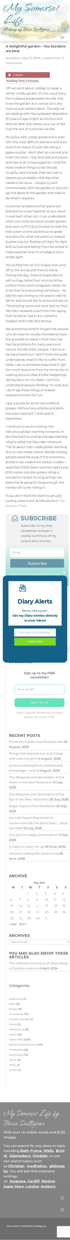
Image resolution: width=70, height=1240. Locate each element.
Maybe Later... (35, 668)
